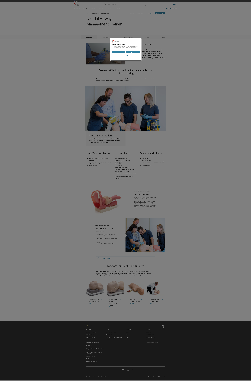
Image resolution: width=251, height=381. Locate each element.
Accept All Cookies (133, 52)
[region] (126, 49)
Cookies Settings (126, 55)
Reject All (119, 52)
